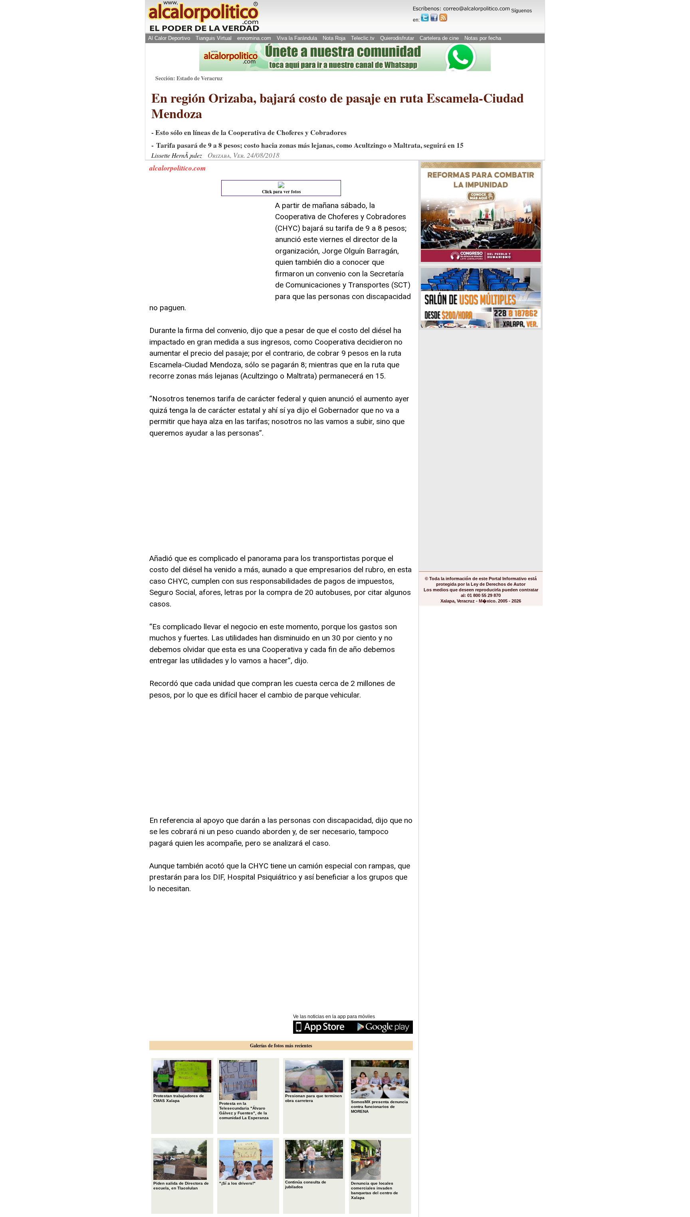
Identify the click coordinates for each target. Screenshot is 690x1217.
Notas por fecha (482, 38)
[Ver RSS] (443, 18)
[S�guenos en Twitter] (425, 18)
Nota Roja (334, 38)
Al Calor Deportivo (169, 38)
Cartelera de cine (439, 38)
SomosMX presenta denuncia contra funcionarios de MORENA (379, 1107)
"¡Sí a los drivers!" (237, 1183)
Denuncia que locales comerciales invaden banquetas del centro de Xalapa (374, 1190)
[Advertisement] (209, 250)
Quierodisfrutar (397, 38)
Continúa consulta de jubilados (305, 1184)
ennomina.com (254, 38)
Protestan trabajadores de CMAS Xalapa (178, 1098)
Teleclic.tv (363, 38)
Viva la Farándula (297, 38)
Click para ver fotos (281, 191)
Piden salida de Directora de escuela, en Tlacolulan (181, 1185)
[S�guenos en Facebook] (434, 18)
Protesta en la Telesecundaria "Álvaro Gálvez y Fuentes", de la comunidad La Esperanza (244, 1110)
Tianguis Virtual (214, 38)
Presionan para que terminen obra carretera (313, 1098)
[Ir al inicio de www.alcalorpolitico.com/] (203, 31)
